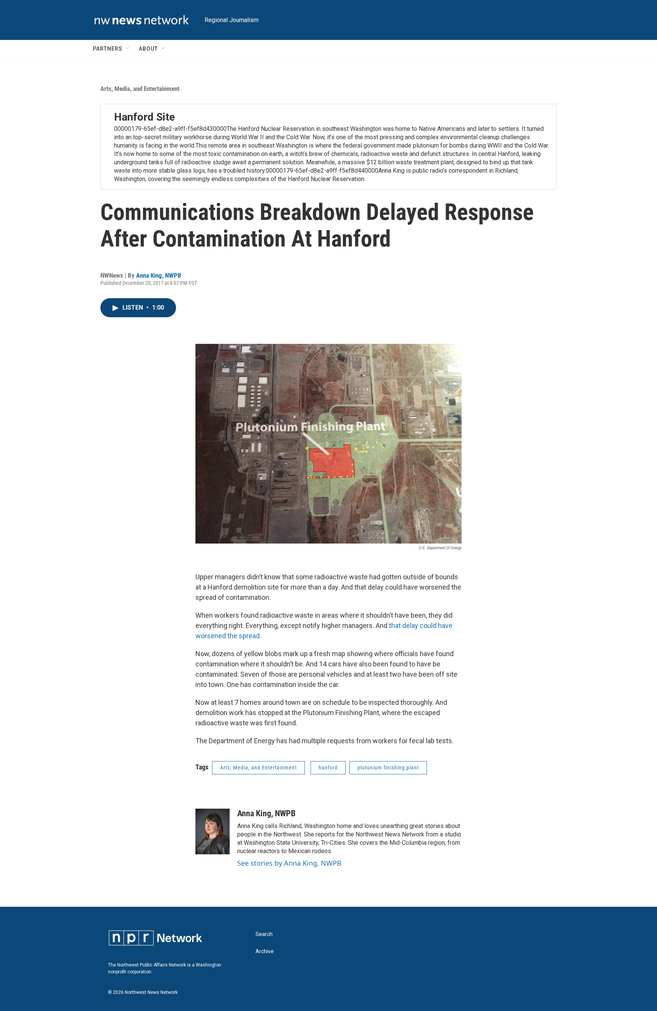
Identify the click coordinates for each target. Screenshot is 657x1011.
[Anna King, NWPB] (212, 831)
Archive (265, 951)
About (148, 49)
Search (264, 934)
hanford (328, 768)
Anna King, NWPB (158, 275)
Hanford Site (144, 117)
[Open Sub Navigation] (128, 49)
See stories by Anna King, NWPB (289, 863)
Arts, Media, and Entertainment (139, 88)
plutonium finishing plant (388, 768)
